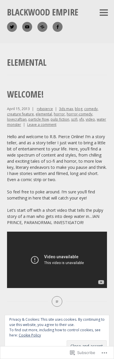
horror (59, 114)
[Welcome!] (57, 301)
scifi (74, 119)
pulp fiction (60, 119)
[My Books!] (42, 27)
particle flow (38, 119)
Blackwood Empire (42, 12)
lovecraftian (17, 119)
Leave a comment (41, 124)
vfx (81, 119)
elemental (44, 114)
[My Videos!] (27, 27)
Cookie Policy (30, 335)
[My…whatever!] (58, 27)
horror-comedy (79, 114)
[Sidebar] (104, 13)
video (90, 119)
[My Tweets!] (12, 27)
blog (78, 108)
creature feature (20, 114)
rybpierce (45, 108)
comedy (91, 108)
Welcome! (25, 94)
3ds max (66, 108)
